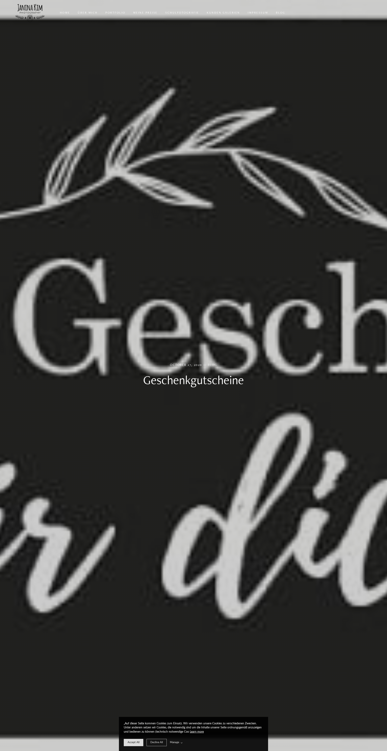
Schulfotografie (182, 12)
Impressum (258, 12)
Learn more (197, 731)
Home (65, 12)
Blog (280, 12)
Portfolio (115, 12)
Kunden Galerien (223, 12)
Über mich (88, 12)
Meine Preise (145, 12)
